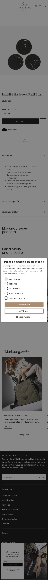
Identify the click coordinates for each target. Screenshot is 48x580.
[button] (24, 317)
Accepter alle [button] (24, 305)
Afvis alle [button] (23, 311)
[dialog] (24, 290)
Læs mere (21, 273)
